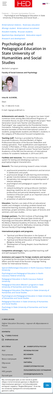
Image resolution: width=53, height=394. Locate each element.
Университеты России (36, 346)
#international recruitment (28, 28)
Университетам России (34, 366)
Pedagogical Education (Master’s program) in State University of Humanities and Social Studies (22, 286)
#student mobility (9, 32)
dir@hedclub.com (11, 340)
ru (47, 3)
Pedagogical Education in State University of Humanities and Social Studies (25, 302)
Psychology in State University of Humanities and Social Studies (24, 308)
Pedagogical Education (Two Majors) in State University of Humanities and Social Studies (25, 291)
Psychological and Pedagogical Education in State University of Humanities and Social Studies (26, 297)
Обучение (6, 363)
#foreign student (9, 28)
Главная (5, 13)
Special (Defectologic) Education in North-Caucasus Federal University (26, 269)
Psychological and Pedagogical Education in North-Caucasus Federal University (23, 274)
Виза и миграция (9, 359)
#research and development (13, 38)
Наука (4, 367)
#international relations (11, 25)
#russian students (25, 32)
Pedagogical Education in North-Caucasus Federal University (22, 280)
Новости (27, 358)
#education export (33, 35)
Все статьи (6, 346)
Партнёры (28, 362)
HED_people (7, 371)
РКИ (3, 350)
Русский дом (7, 375)
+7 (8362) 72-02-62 (11, 336)
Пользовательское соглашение (37, 370)
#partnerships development (13, 35)
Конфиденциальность (33, 374)
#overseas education (31, 25)
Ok (47, 385)
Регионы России (31, 351)
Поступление (7, 355)
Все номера (28, 354)
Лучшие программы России (23, 13)
